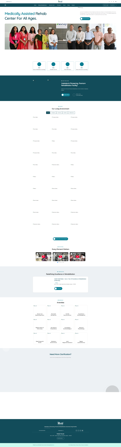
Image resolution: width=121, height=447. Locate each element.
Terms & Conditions (84, 444)
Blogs (69, 5)
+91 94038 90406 (42, 430)
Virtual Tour (113, 5)
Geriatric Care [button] (51, 5)
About (64, 5)
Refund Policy (73, 444)
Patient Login (106, 5)
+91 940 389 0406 (79, 95)
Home (35, 5)
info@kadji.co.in (9, 1)
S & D (69, 444)
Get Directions (60, 438)
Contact (73, 5)
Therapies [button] (59, 5)
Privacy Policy (78, 444)
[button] (83, 257)
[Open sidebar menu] (5, 5)
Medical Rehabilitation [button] (42, 5)
